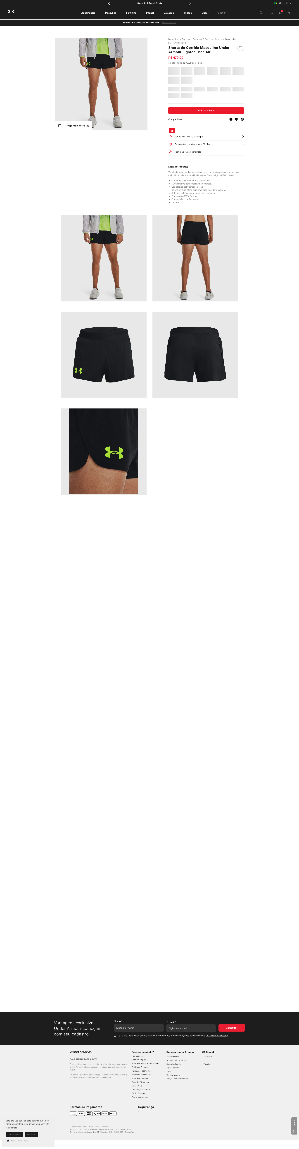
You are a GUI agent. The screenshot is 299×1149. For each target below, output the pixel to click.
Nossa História (172, 1056)
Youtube (207, 1064)
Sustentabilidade (173, 1064)
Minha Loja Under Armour (143, 1089)
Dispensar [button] (31, 1134)
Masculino (173, 39)
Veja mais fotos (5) (78, 125)
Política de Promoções (141, 1074)
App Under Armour (140, 1097)
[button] (17, 1140)
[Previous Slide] (109, 3)
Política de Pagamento (141, 1071)
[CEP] (186, 133)
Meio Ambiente (172, 1068)
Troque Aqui (137, 1086)
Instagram (208, 1056)
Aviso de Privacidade (140, 1082)
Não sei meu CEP (228, 134)
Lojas (168, 1071)
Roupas (186, 39)
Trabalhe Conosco (174, 1075)
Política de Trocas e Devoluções (145, 1063)
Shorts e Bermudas (203, 39)
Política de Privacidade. (217, 1035)
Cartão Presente (138, 1093)
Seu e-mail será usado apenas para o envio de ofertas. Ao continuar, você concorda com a (172, 1035)
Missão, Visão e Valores (176, 1060)
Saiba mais (11, 1127)
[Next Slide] (190, 3)
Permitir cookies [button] (15, 1134)
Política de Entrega (139, 1067)
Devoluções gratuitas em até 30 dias (192, 152)
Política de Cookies (140, 1078)
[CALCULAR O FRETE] (209, 135)
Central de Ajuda (139, 1059)
